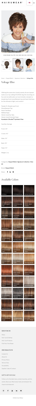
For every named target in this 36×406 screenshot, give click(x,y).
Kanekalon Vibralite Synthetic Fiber (12, 119)
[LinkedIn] (10, 172)
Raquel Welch (9, 78)
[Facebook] (7, 172)
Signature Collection (20, 78)
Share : (3, 172)
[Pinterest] (13, 172)
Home (2, 78)
